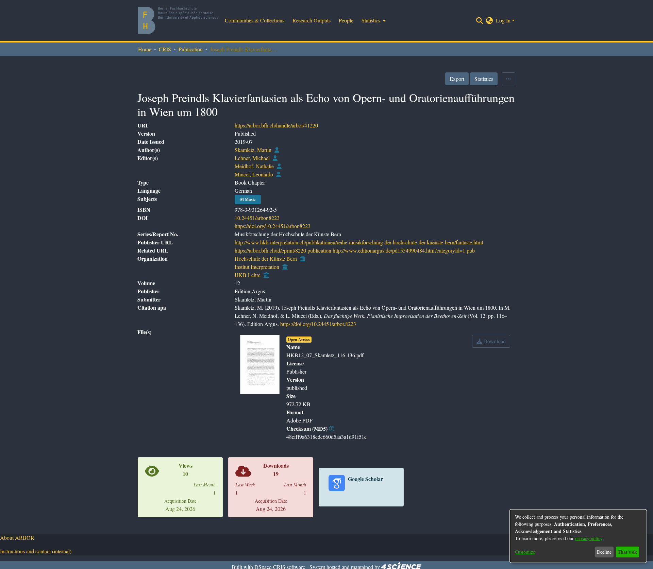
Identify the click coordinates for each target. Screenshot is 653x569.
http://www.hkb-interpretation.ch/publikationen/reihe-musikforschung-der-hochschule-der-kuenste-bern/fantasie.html (359, 242)
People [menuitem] (346, 20)
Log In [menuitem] (503, 20)
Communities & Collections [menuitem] (254, 20)
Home (144, 49)
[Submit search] (479, 20)
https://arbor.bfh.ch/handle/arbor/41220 (276, 125)
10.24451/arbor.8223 (257, 217)
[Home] (178, 20)
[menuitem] (373, 20)
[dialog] (578, 536)
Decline (604, 552)
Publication (191, 49)
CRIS (165, 49)
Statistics (483, 78)
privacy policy (588, 538)
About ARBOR (17, 537)
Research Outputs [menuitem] (311, 20)
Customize (525, 552)
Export (457, 78)
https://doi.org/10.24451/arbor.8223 (273, 225)
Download (494, 341)
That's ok (627, 551)
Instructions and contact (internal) (35, 551)
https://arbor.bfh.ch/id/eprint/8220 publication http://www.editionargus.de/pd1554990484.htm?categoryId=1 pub (355, 250)
